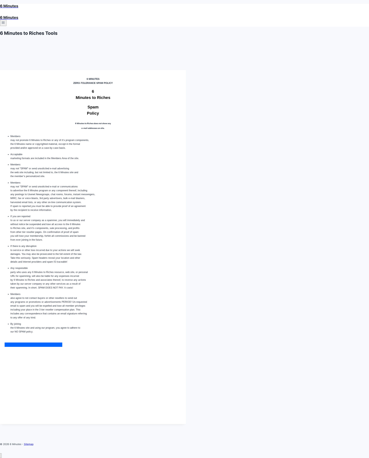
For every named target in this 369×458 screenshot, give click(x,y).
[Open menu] (3, 23)
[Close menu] (1, 455)
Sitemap (28, 444)
